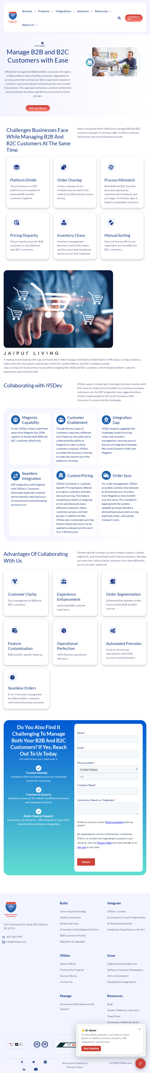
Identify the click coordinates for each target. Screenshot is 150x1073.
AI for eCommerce (117, 975)
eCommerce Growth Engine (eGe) (126, 917)
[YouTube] (36, 1069)
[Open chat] (140, 1063)
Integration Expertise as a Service (126, 929)
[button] (33, 11)
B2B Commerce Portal (73, 935)
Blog (109, 1004)
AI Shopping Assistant (119, 923)
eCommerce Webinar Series (123, 1022)
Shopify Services (69, 923)
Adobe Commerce (70, 917)
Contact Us (66, 981)
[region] (47, 1049)
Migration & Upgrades (72, 941)
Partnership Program (72, 969)
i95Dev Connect (116, 911)
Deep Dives (113, 1016)
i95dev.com (125, 1062)
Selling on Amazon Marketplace (125, 969)
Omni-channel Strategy (73, 911)
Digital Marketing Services (122, 963)
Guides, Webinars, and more (123, 1010)
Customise (29, 1059)
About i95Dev (68, 963)
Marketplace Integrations (121, 981)
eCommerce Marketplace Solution (79, 929)
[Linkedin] (24, 1069)
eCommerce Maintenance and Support (77, 1006)
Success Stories (68, 975)
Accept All (65, 1059)
